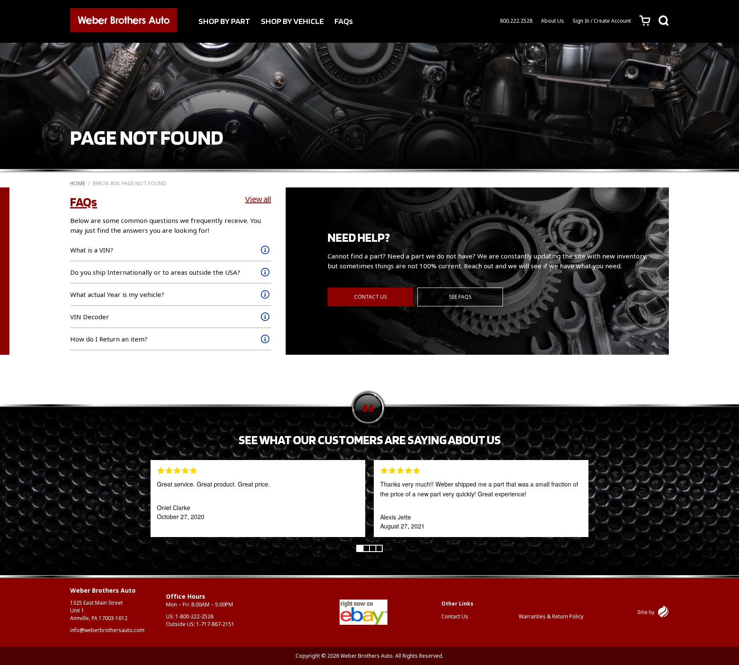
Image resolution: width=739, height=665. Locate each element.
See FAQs (460, 296)
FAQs (343, 21)
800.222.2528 (516, 20)
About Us (552, 20)
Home (77, 183)
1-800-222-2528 (194, 616)
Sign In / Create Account (602, 20)
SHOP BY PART (224, 21)
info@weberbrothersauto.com (107, 630)
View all (258, 199)
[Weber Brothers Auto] (123, 21)
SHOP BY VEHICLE (292, 21)
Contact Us (370, 296)
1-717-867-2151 (215, 624)
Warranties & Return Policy (551, 616)
